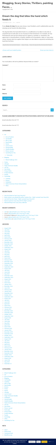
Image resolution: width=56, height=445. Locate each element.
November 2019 (8, 333)
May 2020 (6, 323)
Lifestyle (6, 164)
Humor (7, 144)
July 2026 (6, 230)
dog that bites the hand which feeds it (11, 44)
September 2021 (8, 296)
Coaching (8, 178)
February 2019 (8, 347)
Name (4, 85)
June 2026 (7, 231)
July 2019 (6, 340)
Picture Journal (9, 151)
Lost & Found (9, 145)
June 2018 (7, 360)
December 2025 (8, 242)
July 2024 (6, 270)
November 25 (8, 363)
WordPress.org (8, 435)
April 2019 (7, 344)
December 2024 (8, 261)
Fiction (6, 162)
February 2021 (8, 307)
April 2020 (7, 325)
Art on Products (10, 137)
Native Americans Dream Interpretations (16, 183)
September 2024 (8, 266)
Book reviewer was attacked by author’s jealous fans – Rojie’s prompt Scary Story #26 (26, 197)
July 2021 (6, 300)
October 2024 (8, 265)
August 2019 (7, 339)
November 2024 (8, 263)
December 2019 (8, 332)
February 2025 (8, 259)
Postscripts (9, 155)
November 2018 (8, 353)
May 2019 (6, 342)
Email (3, 89)
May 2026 (6, 233)
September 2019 (8, 337)
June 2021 (7, 302)
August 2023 (7, 279)
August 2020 (7, 318)
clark (5, 211)
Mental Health (9, 147)
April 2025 (7, 256)
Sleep (7, 185)
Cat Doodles (9, 138)
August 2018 (7, 358)
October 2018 (8, 354)
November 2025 (8, 244)
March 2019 (7, 346)
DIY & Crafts (9, 140)
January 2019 (7, 349)
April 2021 (7, 303)
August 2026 (7, 228)
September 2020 (8, 316)
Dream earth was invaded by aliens (12, 50)
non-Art (6, 167)
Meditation (8, 182)
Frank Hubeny (8, 218)
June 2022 (7, 288)
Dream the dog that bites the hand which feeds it (40, 44)
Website (4, 93)
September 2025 (8, 247)
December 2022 (8, 286)
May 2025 (6, 254)
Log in (6, 429)
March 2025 (7, 258)
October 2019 (8, 335)
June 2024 (7, 272)
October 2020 (8, 314)
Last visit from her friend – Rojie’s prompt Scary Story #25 (19, 199)
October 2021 (8, 295)
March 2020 (7, 326)
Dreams (18, 22)
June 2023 (7, 281)
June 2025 (7, 252)
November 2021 (8, 293)
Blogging (6, 157)
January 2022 (7, 291)
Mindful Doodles (10, 149)
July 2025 (6, 251)
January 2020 (7, 330)
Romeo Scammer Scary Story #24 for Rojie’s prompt (18, 200)
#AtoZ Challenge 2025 (11, 159)
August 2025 (7, 249)
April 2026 (7, 235)
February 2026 (8, 238)
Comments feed (8, 433)
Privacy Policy (7, 171)
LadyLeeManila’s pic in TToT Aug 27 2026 (19, 211)
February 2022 (8, 289)
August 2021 (7, 298)
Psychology (7, 176)
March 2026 (7, 237)
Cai (14, 22)
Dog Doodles (9, 142)
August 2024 (7, 268)
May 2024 (6, 274)
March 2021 (7, 305)
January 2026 (7, 240)
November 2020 (8, 312)
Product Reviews (8, 172)
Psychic (6, 174)
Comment (5, 65)
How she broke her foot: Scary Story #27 (14, 195)
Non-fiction (7, 169)
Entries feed (7, 431)
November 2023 (8, 275)
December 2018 (8, 351)
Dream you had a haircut (46, 50)
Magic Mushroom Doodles (11, 165)
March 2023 (7, 282)
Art (5, 134)
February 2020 (8, 328)
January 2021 (7, 309)
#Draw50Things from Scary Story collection (15, 202)
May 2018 (6, 361)
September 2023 (8, 277)
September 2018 (8, 356)
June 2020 (7, 321)
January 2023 (7, 284)
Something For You (11, 152)
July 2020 (6, 319)
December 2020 (8, 310)
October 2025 (8, 245)
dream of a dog (25, 44)
